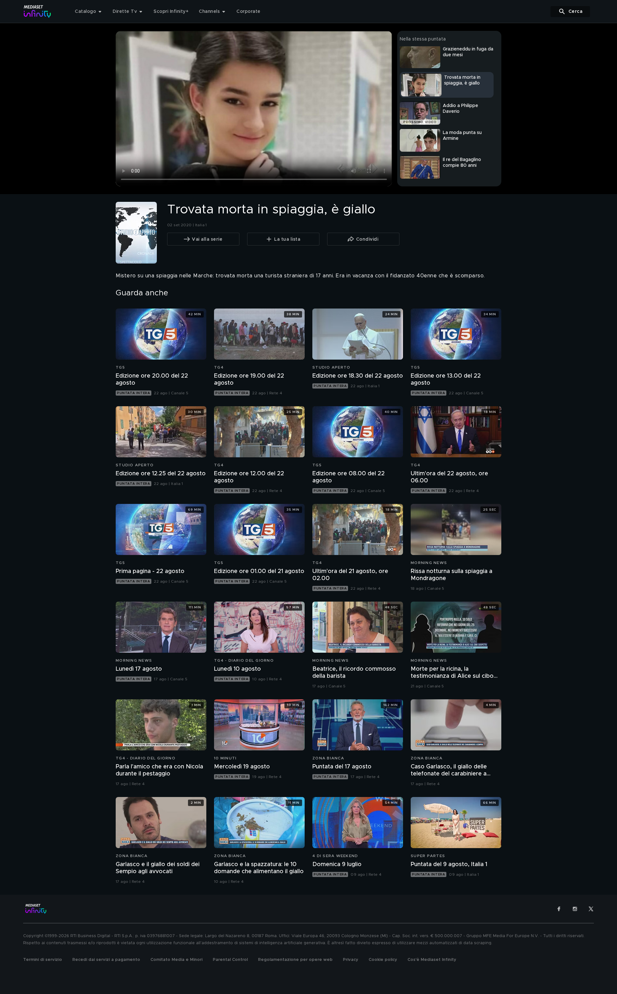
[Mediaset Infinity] (37, 11)
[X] (591, 909)
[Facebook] (559, 909)
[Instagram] (575, 909)
